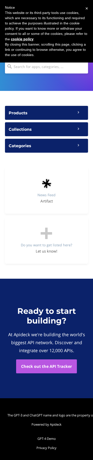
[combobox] (46, 66)
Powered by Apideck (46, 424)
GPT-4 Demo (46, 438)
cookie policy (22, 39)
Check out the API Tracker (46, 366)
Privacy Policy (46, 448)
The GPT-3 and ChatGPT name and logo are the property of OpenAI (47, 415)
